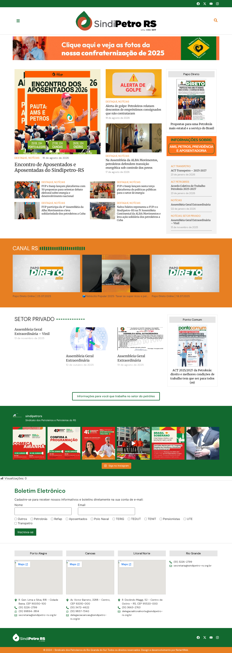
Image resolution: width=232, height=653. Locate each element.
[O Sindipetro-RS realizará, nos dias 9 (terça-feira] (63, 443)
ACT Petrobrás (180, 181)
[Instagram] (217, 3)
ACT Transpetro (181, 166)
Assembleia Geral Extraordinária (80, 358)
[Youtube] (211, 3)
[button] (116, 48)
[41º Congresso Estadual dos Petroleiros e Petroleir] (98, 443)
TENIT (152, 518)
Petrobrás (40, 518)
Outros (22, 518)
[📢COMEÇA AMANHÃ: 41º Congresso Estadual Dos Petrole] (29, 443)
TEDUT (136, 518)
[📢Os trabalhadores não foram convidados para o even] (133, 443)
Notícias (123, 101)
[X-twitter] (204, 3)
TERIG (120, 518)
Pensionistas (171, 518)
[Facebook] (198, 3)
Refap (58, 518)
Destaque (111, 101)
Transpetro (25, 523)
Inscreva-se (25, 532)
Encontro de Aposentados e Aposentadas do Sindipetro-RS (49, 167)
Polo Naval (101, 518)
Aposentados (78, 518)
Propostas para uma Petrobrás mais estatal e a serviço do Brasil (191, 126)
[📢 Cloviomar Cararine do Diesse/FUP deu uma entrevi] (202, 443)
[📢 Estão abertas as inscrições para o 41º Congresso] (168, 443)
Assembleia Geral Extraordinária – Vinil (32, 331)
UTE (190, 518)
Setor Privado (192, 215)
